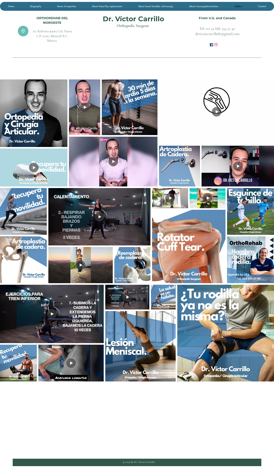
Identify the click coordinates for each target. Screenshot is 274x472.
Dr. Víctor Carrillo (133, 19)
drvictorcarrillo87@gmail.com (217, 34)
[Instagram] (216, 44)
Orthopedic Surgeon (133, 25)
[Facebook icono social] (211, 44)
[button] (23, 31)
